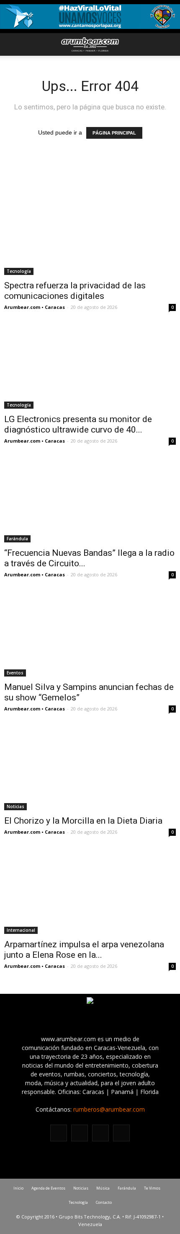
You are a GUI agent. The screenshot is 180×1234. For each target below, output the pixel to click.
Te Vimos (152, 1188)
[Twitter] (100, 1133)
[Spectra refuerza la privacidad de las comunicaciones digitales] (90, 232)
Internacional (21, 930)
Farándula (17, 539)
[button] (168, 44)
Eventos (15, 673)
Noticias (15, 806)
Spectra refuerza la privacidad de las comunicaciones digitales (75, 290)
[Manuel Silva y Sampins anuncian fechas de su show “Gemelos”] (90, 633)
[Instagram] (79, 1133)
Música (103, 1188)
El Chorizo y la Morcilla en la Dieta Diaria (83, 821)
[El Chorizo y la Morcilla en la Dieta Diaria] (90, 768)
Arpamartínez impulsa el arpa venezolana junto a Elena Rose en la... (84, 949)
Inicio (18, 1188)
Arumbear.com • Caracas (34, 307)
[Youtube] (121, 1133)
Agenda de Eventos (48, 1188)
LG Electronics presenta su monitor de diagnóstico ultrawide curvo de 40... (78, 424)
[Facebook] (58, 1133)
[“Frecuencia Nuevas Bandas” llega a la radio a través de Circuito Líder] (90, 500)
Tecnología (19, 271)
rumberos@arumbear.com (109, 1109)
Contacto (104, 1202)
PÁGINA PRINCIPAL (114, 132)
